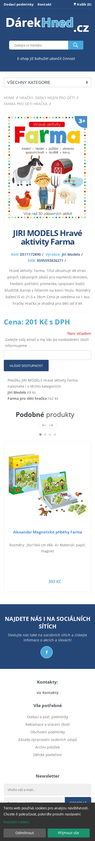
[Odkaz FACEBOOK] (47, 652)
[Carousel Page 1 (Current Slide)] (40, 434)
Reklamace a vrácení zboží (47, 724)
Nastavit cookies (16, 822)
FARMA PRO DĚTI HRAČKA (25, 103)
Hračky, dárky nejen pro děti (47, 97)
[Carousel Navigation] (47, 425)
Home (9, 97)
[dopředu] (51, 425)
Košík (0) (83, 4)
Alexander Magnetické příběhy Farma (47, 531)
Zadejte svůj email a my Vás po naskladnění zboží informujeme (47, 342)
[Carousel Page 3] (50, 434)
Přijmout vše (68, 832)
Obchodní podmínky (47, 732)
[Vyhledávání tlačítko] (75, 45)
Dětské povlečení (47, 754)
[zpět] (44, 425)
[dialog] (47, 822)
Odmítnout (24, 832)
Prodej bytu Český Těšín (47, 762)
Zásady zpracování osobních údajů (47, 739)
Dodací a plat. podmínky (47, 716)
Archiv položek (47, 747)
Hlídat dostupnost (26, 365)
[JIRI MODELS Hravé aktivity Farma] (47, 217)
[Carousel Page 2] (45, 434)
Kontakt (44, 4)
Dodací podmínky (19, 4)
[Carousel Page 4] (55, 434)
